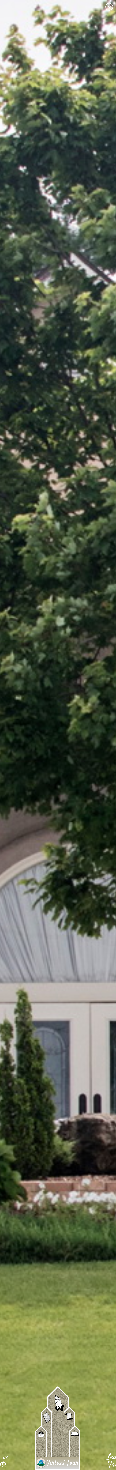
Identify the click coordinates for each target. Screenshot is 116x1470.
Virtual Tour (62, 1463)
